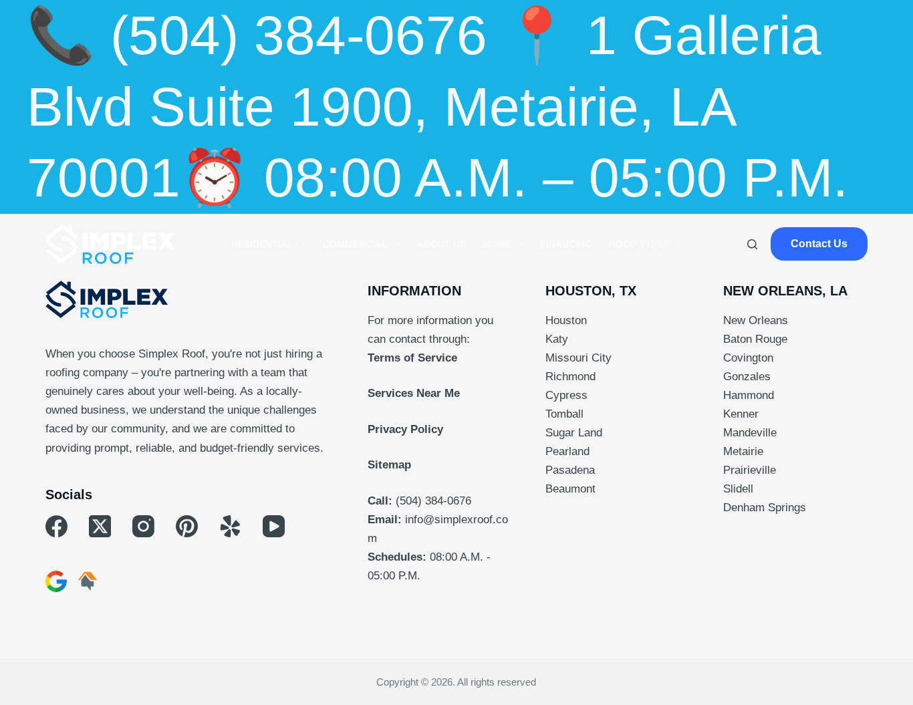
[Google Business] (56, 581)
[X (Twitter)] (100, 526)
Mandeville (750, 432)
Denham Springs (764, 507)
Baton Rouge (755, 339)
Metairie (743, 451)
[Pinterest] (187, 526)
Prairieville (749, 470)
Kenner (741, 414)
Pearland (567, 451)
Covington (748, 357)
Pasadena (570, 470)
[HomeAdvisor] (87, 581)
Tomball (564, 414)
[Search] (752, 244)
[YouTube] (274, 526)
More (497, 244)
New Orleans (755, 320)
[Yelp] (230, 526)
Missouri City (578, 357)
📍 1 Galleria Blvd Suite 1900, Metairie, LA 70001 (424, 106)
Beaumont (570, 488)
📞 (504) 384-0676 (257, 35)
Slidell (738, 488)
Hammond (748, 395)
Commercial (355, 244)
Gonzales (747, 376)
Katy (556, 339)
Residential (262, 244)
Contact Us (819, 243)
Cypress (566, 395)
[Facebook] (56, 526)
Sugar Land (573, 432)
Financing (566, 244)
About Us (441, 244)
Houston (566, 320)
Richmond (570, 376)
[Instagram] (143, 526)
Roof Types (639, 244)
